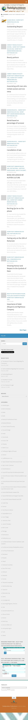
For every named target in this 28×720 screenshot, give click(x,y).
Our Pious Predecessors (8, 550)
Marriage (4, 531)
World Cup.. (5, 621)
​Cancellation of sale (14, 150)
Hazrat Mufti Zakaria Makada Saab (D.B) (11, 499)
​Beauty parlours (13, 57)
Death (3, 433)
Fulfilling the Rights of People (16, 295)
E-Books (4, 444)
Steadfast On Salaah (7, 379)
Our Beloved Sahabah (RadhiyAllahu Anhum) (12, 547)
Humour (4, 506)
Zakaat (4, 635)
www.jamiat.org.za (6, 628)
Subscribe (4, 575)
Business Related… (7, 423)
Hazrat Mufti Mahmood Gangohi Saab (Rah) (12, 496)
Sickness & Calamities (7, 565)
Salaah (4, 561)
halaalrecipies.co (6, 469)
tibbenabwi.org (6, 593)
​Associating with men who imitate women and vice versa (17, 89)
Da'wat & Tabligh (6, 430)
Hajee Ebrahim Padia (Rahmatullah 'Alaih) (12, 462)
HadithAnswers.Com (7, 458)
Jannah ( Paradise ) (6, 524)
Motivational (14, 168)
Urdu (3, 607)
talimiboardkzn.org (6, 586)
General (9, 47)
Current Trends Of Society (14, 45)
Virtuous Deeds (6, 614)
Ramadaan (5, 554)
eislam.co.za (5, 447)
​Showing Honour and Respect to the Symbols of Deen (16, 268)
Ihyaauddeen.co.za (15, 259)
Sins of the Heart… (7, 568)
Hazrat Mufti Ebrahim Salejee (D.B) (10, 492)
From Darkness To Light (8, 385)
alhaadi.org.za (11, 20)
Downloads (5, 437)
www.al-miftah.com (7, 625)
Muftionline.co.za (12, 53)
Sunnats (4, 579)
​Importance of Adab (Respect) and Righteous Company (16, 307)
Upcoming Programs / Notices (9, 603)
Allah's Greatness (6, 409)
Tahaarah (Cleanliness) (7, 582)
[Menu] (26, 2)
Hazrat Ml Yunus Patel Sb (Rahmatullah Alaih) (13, 472)
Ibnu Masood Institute (7, 510)
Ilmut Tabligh (5, 517)
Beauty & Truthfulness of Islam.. (16, 293)
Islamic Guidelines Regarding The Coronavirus (13, 369)
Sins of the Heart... (21, 170)
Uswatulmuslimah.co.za (8, 610)
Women (4, 618)
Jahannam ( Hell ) (6, 520)
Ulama (4, 596)
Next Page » (23, 330)
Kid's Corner (5, 527)
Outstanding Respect (15, 27)
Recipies (4, 558)
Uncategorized (6, 600)
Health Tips (5, 503)
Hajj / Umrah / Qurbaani (7, 465)
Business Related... (12, 110)
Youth (3, 632)
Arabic (3, 412)
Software (4, 572)
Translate (12, 690)
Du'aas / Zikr (5, 440)
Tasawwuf (4, 589)
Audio (3, 416)
